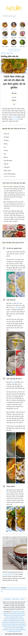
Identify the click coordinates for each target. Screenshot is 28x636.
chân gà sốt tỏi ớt (8, 574)
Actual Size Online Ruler (18, 624)
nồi (13, 303)
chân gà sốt (20, 589)
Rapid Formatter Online (9, 626)
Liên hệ (22, 599)
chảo (13, 382)
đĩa (7, 492)
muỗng (18, 307)
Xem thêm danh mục (14, 50)
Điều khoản (15, 599)
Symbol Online (14, 622)
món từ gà (16, 119)
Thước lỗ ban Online (15, 613)
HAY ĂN (3, 53)
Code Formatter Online (17, 615)
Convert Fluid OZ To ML (14, 631)
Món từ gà (10, 53)
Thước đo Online (15, 612)
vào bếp (14, 117)
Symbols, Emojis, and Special (17, 629)
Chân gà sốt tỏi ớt (11, 587)
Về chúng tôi (7, 599)
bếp (18, 303)
